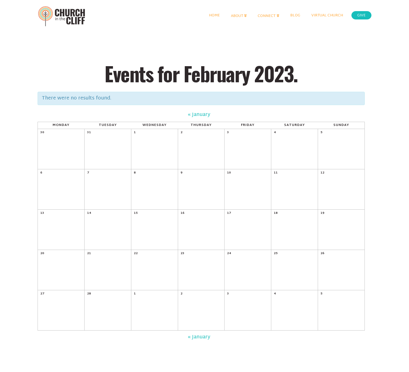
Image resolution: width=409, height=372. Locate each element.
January (199, 114)
